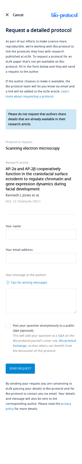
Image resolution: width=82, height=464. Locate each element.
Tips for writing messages (28, 282)
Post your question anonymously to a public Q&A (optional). (43, 328)
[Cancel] (7, 14)
